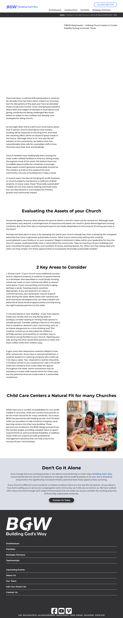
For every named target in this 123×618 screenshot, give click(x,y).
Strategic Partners (15, 555)
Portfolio (10, 549)
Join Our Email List (16, 587)
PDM (103, 615)
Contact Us (12, 592)
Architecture (12, 543)
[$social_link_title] (54, 611)
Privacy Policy (62, 615)
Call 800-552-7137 (105, 4)
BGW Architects (30, 615)
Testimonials (12, 560)
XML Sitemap (89, 615)
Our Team (11, 581)
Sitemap (79, 615)
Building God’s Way (102, 474)
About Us (11, 575)
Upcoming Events (15, 570)
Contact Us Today (61, 500)
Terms (72, 615)
